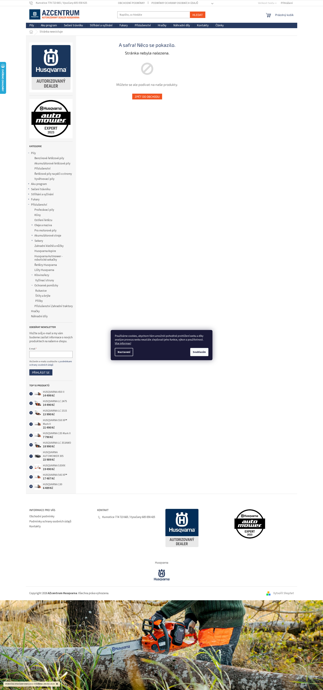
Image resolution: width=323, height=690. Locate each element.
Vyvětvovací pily (44, 179)
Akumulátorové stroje (47, 236)
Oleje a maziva (43, 225)
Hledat (197, 14)
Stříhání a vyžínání (42, 194)
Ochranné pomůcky (46, 285)
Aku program (39, 184)
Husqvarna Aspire (45, 251)
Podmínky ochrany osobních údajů (174, 3)
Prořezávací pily (44, 210)
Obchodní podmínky (131, 3)
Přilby (39, 301)
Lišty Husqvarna (44, 270)
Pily (33, 153)
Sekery (38, 241)
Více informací (123, 343)
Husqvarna (161, 563)
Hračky (35, 311)
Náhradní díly (39, 316)
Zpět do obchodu (147, 96)
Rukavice (41, 291)
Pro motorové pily (45, 231)
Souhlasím (199, 352)
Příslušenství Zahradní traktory (53, 306)
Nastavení (124, 352)
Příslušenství (42, 169)
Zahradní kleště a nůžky (49, 246)
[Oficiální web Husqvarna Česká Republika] (161, 575)
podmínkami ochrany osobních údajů (50, 363)
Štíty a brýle (42, 296)
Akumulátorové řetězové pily (52, 164)
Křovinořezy (41, 275)
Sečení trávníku (41, 189)
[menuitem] (31, 25)
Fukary (35, 199)
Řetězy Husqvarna (45, 265)
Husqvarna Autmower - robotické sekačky (48, 258)
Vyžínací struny (44, 280)
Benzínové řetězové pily (49, 158)
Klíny (37, 215)
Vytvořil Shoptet (283, 593)
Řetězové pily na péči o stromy (53, 174)
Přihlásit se (41, 372)
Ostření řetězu (43, 220)
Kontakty (35, 526)
